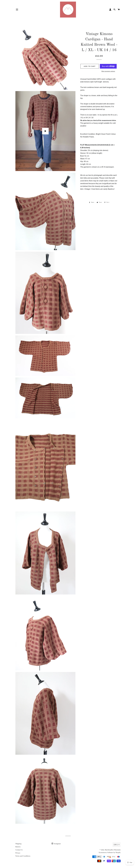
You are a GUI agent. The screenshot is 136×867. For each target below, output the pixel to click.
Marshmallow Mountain (113, 850)
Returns (18, 847)
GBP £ (116, 845)
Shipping (18, 844)
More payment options (108, 71)
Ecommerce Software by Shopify (110, 852)
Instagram (57, 844)
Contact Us (19, 850)
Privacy (17, 853)
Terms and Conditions (22, 856)
